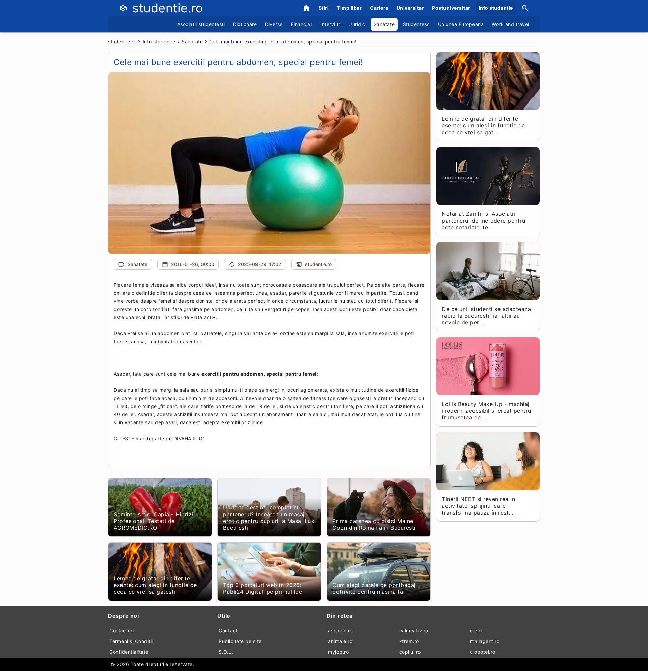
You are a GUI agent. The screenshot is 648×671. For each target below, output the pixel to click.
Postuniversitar (451, 8)
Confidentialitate (128, 652)
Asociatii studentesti (201, 24)
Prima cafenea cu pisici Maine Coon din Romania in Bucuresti (374, 524)
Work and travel (510, 24)
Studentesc (416, 24)
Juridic (357, 24)
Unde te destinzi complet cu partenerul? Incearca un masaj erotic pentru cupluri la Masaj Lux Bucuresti (268, 517)
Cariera (379, 8)
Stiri (324, 8)
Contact (228, 630)
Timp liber (349, 8)
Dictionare (245, 24)
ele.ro (476, 630)
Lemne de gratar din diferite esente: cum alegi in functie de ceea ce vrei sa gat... (483, 125)
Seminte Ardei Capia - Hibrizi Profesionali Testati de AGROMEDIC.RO (153, 521)
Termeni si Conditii (131, 641)
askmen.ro (340, 630)
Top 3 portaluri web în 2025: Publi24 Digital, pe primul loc (262, 588)
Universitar (410, 8)
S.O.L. (226, 652)
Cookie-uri (121, 630)
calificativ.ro (413, 630)
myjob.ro (338, 652)
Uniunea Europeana (461, 24)
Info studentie (496, 8)
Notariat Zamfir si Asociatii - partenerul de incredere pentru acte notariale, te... (483, 220)
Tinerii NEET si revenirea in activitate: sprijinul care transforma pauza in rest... (478, 506)
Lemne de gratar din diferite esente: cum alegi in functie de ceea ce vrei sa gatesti (155, 585)
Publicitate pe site (240, 641)
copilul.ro (410, 652)
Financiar (302, 24)
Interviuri (330, 24)
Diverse (274, 24)
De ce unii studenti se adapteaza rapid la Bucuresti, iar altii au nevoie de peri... (486, 315)
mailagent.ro (485, 641)
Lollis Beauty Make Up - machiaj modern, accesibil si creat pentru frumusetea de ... (486, 411)
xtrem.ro (409, 641)
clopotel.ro (482, 652)
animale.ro (340, 641)
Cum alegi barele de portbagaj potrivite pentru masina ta (374, 588)
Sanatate (384, 24)
